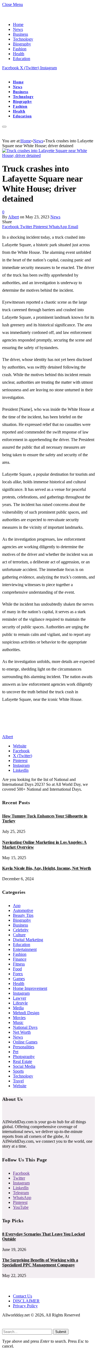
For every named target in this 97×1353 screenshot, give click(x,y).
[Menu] (4, 126)
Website (19, 1085)
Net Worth (22, 1032)
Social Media (24, 1066)
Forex (18, 973)
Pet (15, 1051)
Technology (23, 39)
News (18, 29)
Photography (24, 1056)
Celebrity (21, 930)
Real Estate (22, 1061)
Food (17, 969)
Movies (19, 1017)
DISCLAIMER (26, 1301)
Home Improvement (30, 988)
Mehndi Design (26, 1012)
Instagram (21, 993)
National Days (25, 1027)
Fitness (19, 964)
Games (19, 978)
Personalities (23, 1047)
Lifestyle (20, 1003)
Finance (19, 959)
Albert (13, 217)
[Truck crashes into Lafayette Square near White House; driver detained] (48, 155)
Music (18, 1022)
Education (21, 58)
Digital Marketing (28, 939)
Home (18, 24)
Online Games (25, 1042)
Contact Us (22, 1296)
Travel (18, 1081)
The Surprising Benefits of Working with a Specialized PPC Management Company (40, 1262)
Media (18, 1008)
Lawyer (19, 998)
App (16, 905)
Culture (19, 934)
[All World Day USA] (2, 72)
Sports (18, 1071)
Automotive (23, 910)
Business (20, 34)
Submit (60, 1332)
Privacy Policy (25, 1305)
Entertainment (25, 949)
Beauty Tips (23, 915)
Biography (22, 44)
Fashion (19, 49)
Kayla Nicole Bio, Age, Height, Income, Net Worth (46, 868)
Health (18, 53)
